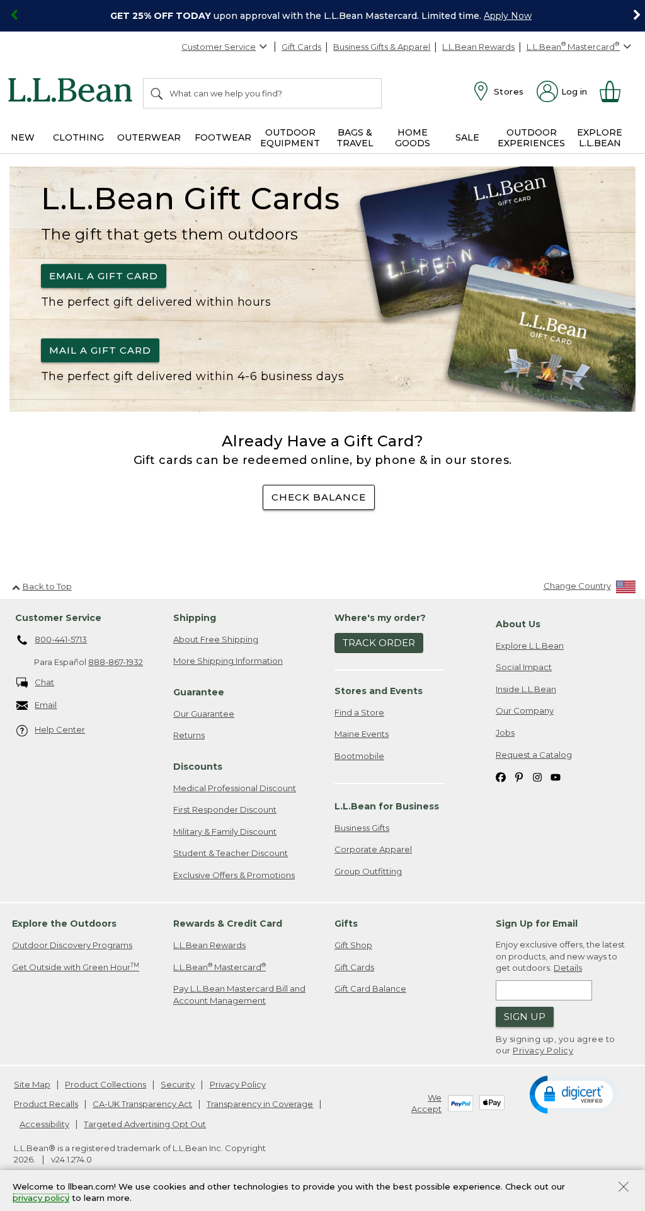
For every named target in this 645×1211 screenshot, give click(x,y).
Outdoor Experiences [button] (531, 138)
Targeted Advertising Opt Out (145, 1124)
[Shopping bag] (615, 91)
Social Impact (524, 667)
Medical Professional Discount (234, 788)
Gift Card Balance (370, 988)
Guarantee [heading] (198, 692)
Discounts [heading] (197, 766)
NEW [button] (23, 137)
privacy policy (41, 1198)
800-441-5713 (61, 639)
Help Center (60, 729)
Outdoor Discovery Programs (72, 945)
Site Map (32, 1084)
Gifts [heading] (346, 923)
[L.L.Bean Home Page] (73, 92)
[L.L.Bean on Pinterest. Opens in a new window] (519, 776)
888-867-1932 (115, 662)
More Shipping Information (228, 661)
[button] (573, 1093)
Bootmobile (359, 756)
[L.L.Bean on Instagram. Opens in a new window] (537, 776)
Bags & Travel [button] (355, 138)
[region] (322, 16)
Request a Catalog (534, 755)
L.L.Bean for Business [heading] (386, 806)
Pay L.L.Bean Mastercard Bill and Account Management (239, 994)
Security (178, 1084)
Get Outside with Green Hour (75, 966)
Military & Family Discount (225, 831)
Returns (189, 735)
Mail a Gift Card (100, 350)
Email (46, 705)
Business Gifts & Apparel (381, 47)
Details (568, 968)
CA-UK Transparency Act (142, 1104)
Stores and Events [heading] (378, 691)
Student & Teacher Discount (230, 853)
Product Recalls (46, 1104)
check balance (318, 497)
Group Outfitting (368, 871)
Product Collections (105, 1084)
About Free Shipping (215, 639)
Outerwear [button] (149, 137)
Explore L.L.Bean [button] (599, 138)
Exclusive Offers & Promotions (234, 875)
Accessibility (44, 1124)
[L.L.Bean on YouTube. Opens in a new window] (556, 776)
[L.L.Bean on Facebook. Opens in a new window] (501, 776)
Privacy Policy (543, 1050)
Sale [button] (467, 137)
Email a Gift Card (103, 275)
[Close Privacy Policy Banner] (623, 1188)
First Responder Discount (225, 809)
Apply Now (508, 15)
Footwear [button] (223, 137)
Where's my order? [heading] (380, 617)
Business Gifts (361, 828)
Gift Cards (301, 47)
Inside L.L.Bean (526, 689)
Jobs (505, 732)
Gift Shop (353, 945)
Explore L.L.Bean (530, 645)
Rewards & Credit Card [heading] (227, 923)
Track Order (379, 643)
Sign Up (524, 1017)
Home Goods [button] (412, 138)
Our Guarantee (203, 714)
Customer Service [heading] (58, 617)
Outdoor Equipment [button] (290, 138)
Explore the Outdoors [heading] (64, 923)
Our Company (525, 710)
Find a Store (359, 712)
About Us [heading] (518, 624)
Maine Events (361, 734)
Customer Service (218, 47)
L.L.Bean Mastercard (219, 966)
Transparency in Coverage (260, 1104)
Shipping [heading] (194, 617)
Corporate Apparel (373, 849)
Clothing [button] (78, 137)
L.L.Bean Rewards (478, 47)
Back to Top (47, 586)
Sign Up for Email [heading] (537, 923)
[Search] (157, 93)
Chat (44, 682)
